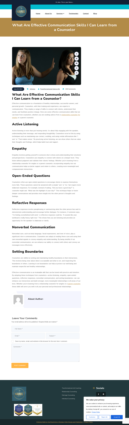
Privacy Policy (96, 412)
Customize (92, 417)
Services (59, 14)
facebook (98, 394)
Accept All (117, 417)
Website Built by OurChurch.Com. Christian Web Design (54, 422)
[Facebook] (76, 54)
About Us (48, 14)
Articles (32, 89)
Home (38, 14)
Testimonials (73, 14)
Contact (86, 14)
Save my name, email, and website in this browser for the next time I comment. (41, 341)
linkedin (103, 394)
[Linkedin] (76, 68)
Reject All (104, 417)
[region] (104, 409)
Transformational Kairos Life (50, 89)
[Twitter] (76, 58)
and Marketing (77, 422)
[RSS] (76, 73)
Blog (95, 14)
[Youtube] (76, 63)
